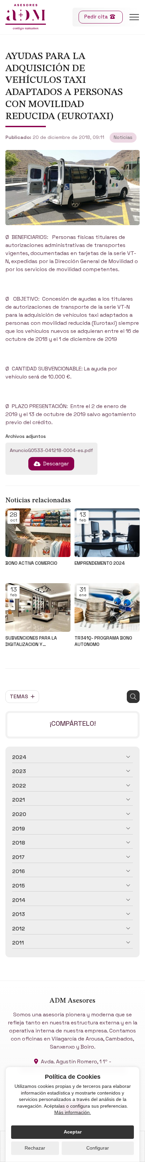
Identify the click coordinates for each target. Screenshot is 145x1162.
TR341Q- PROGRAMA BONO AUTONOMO (103, 641)
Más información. (72, 1112)
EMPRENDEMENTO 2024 (100, 563)
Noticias (123, 137)
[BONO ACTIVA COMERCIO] (37, 532)
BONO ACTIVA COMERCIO (31, 563)
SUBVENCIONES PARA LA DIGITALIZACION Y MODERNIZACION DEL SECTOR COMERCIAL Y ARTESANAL (36, 641)
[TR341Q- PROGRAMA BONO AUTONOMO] (107, 607)
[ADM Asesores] (25, 17)
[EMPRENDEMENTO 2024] (107, 532)
